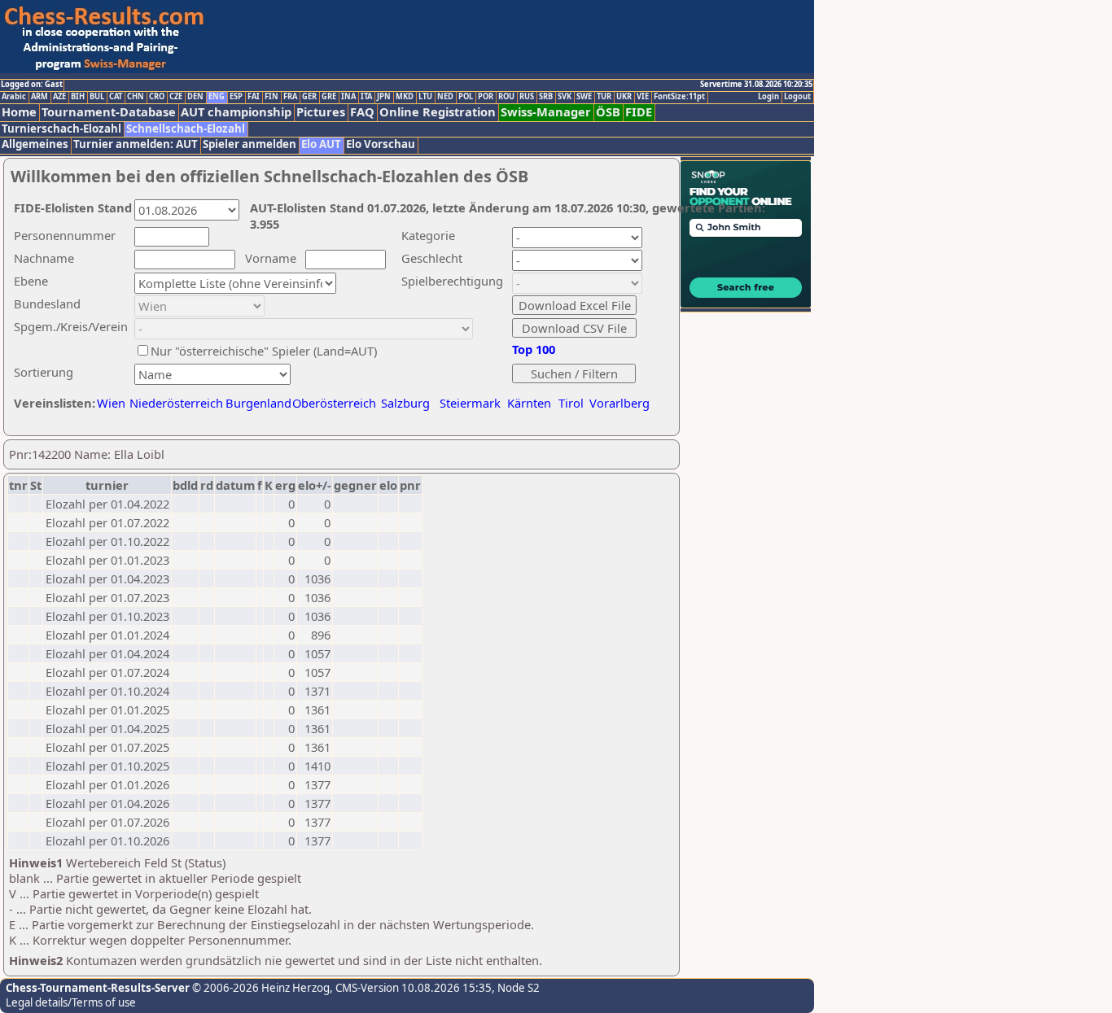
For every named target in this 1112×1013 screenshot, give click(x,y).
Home (19, 112)
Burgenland (258, 403)
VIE (643, 97)
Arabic (14, 97)
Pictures (320, 112)
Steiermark (470, 403)
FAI (253, 97)
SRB (546, 97)
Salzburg (405, 403)
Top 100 (533, 349)
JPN (384, 97)
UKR (624, 97)
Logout (797, 97)
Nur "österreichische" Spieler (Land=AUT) (264, 351)
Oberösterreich (334, 403)
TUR (604, 97)
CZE (175, 97)
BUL (97, 97)
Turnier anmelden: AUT (135, 144)
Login (768, 97)
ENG (216, 97)
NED (445, 97)
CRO (156, 97)
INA (348, 97)
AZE (59, 97)
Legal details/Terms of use (71, 1002)
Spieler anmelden (249, 144)
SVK (564, 97)
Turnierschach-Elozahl (61, 129)
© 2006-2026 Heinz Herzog (260, 987)
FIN (271, 97)
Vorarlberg (619, 403)
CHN (135, 97)
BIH (78, 97)
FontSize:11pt (679, 97)
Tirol (571, 403)
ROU (506, 97)
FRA (290, 97)
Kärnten (529, 403)
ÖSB (608, 112)
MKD (405, 97)
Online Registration (437, 112)
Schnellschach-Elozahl (185, 129)
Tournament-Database (109, 112)
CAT (115, 97)
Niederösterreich (173, 403)
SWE (584, 97)
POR (485, 97)
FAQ (362, 112)
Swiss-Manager (546, 112)
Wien (111, 403)
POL (465, 97)
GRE (329, 97)
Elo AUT (321, 144)
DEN (195, 97)
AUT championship (236, 112)
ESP (236, 97)
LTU (425, 97)
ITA (366, 97)
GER (309, 97)
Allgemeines (35, 144)
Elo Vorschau (380, 144)
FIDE (638, 112)
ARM (39, 97)
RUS (526, 97)
